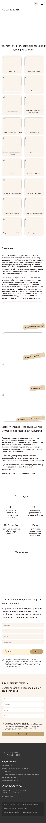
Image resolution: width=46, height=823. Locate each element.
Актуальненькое (9, 762)
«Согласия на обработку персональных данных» (21, 660)
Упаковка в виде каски (12, 111)
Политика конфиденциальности (15, 808)
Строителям (12, 174)
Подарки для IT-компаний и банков (34, 213)
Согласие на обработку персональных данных (21, 812)
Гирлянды (34, 91)
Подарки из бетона (34, 132)
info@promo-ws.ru (9, 796)
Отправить (21, 734)
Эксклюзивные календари (12, 213)
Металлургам (34, 153)
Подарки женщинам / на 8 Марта (12, 233)
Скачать (35, 651)
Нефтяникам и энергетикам (34, 193)
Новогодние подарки (34, 71)
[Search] (36, 4)
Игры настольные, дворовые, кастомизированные (20, 774)
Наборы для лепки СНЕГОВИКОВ (12, 132)
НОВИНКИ (12, 71)
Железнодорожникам (34, 233)
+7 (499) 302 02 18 (12, 786)
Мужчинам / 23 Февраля (34, 174)
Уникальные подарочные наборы (12, 193)
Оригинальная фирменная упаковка (12, 91)
